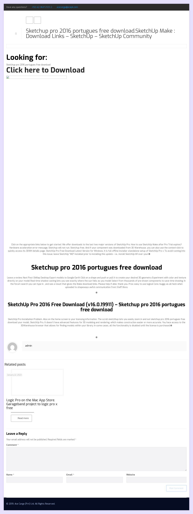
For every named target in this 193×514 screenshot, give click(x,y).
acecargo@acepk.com (67, 7)
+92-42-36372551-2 (42, 7)
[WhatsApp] (172, 7)
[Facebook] (177, 7)
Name (10, 474)
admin (28, 345)
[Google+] (181, 7)
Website (130, 474)
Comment (12, 445)
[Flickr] (185, 7)
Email (70, 474)
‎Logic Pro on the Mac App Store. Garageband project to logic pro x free (31, 404)
